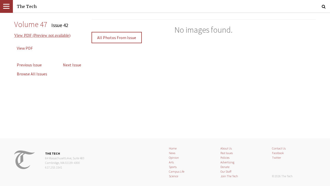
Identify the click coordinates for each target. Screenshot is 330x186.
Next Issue (72, 64)
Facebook (278, 153)
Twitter (276, 158)
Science (173, 176)
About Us (226, 148)
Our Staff (226, 171)
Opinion (174, 158)
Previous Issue (29, 64)
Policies (224, 158)
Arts (171, 162)
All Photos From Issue (116, 37)
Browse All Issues (32, 73)
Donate (224, 167)
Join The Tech (229, 176)
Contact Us (279, 148)
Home (173, 148)
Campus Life (176, 171)
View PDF (25, 48)
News (172, 153)
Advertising (227, 162)
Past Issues (226, 153)
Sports (173, 167)
